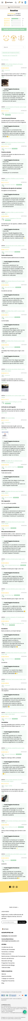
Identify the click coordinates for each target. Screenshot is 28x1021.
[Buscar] (15, 2)
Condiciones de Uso (7, 947)
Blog (2, 983)
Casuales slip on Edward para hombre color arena (11, 461)
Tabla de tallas (5, 967)
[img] (14, 13)
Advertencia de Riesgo (8, 965)
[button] (7, 18)
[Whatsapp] (17, 887)
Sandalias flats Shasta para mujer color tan (13, 341)
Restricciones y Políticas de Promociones (13, 956)
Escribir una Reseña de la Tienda (14, 29)
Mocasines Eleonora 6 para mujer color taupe (13, 282)
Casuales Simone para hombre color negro (12, 492)
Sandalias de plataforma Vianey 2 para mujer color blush (13, 713)
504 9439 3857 (12, 936)
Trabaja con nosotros (7, 978)
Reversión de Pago (6, 961)
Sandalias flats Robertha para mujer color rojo (13, 653)
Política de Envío (6, 954)
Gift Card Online (10, 418)
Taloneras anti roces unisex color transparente (12, 246)
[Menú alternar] (2, 2)
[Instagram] (13, 887)
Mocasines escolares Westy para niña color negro (13, 370)
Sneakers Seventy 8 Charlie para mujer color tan (12, 618)
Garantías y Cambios (7, 952)
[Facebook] (10, 887)
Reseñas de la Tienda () (10, 55)
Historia (3, 974)
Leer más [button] (4, 382)
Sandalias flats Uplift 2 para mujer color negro (13, 311)
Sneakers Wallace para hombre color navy (12, 179)
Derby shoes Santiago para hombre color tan (13, 821)
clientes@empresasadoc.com (10, 941)
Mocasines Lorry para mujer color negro (13, 396)
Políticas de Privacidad (8, 949)
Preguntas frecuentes (7, 981)
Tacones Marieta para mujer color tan (13, 589)
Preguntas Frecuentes (8, 963)
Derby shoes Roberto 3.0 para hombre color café (12, 64)
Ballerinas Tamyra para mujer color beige (13, 680)
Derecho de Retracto (7, 958)
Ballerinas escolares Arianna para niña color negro (13, 143)
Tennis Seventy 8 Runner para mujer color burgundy (13, 107)
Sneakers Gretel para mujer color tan (13, 559)
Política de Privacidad (16, 1018)
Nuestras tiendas (6, 976)
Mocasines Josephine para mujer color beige (12, 748)
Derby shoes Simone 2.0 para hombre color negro (11, 780)
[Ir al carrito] (22, 2)
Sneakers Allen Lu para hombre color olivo (12, 213)
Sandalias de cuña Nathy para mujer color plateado (13, 855)
